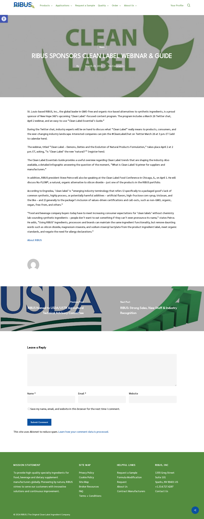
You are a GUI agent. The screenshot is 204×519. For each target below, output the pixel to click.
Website (133, 393)
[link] (4, 19)
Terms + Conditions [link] (90, 495)
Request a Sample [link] (127, 472)
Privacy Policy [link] (86, 472)
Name (31, 393)
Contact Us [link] (161, 491)
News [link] (102, 47)
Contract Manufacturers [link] (131, 491)
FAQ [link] (81, 491)
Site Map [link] (84, 481)
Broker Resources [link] (89, 486)
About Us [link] (122, 486)
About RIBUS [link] (34, 240)
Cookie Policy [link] (86, 477)
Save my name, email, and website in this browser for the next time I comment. (75, 408)
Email (82, 393)
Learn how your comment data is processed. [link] (83, 431)
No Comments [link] (116, 66)
